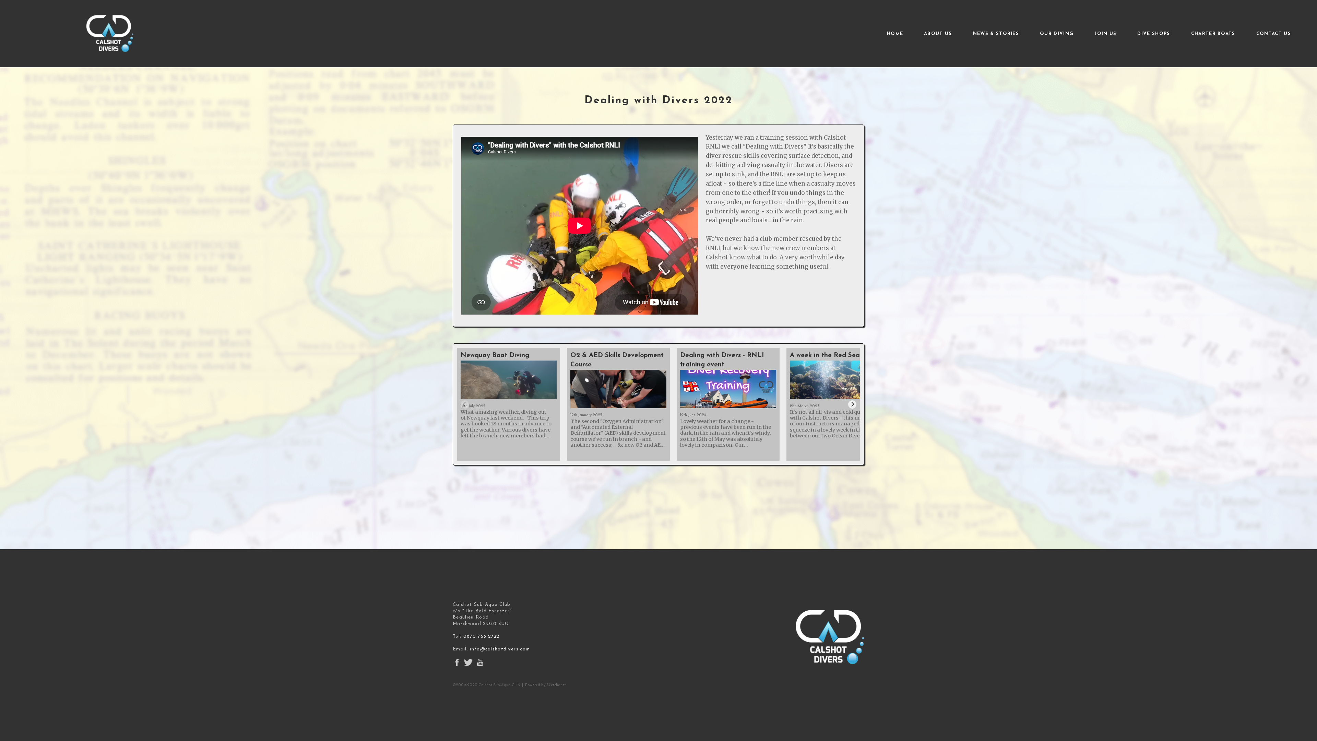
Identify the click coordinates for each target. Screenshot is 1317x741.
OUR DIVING (1056, 33)
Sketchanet (556, 685)
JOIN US (1105, 33)
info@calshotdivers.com (500, 649)
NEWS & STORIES (996, 33)
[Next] (852, 404)
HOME (895, 33)
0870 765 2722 (481, 636)
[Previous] (465, 404)
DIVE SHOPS (1153, 33)
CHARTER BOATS (1213, 33)
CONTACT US (1273, 33)
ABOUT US (938, 33)
